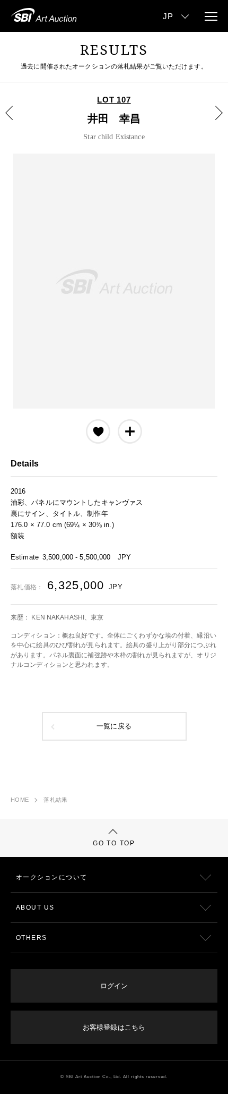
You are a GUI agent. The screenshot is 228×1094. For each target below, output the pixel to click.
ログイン (114, 986)
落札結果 (55, 799)
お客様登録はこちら (114, 1027)
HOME (20, 799)
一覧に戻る (114, 726)
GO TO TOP (114, 843)
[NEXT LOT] (213, 120)
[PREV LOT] (15, 120)
